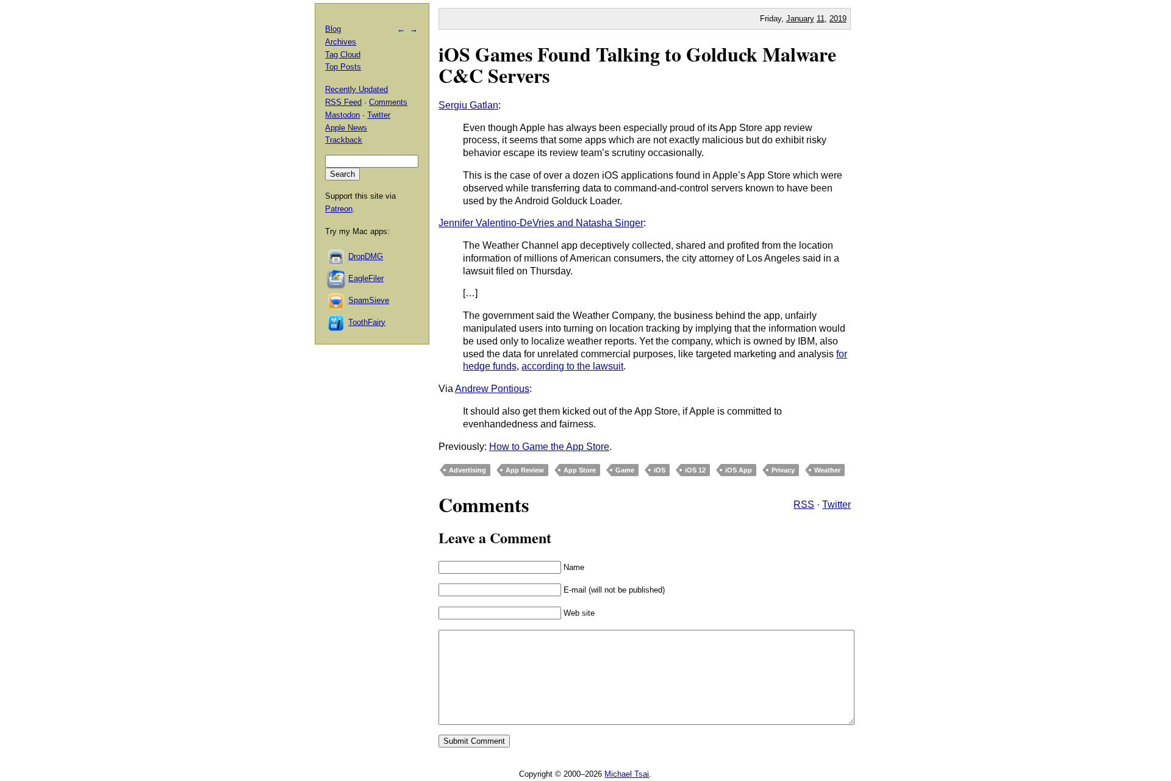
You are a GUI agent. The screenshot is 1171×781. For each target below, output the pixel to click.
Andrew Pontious (492, 388)
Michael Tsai (626, 774)
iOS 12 (695, 470)
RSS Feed (343, 102)
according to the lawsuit (572, 366)
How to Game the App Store (549, 446)
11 (821, 18)
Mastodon (342, 114)
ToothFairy (366, 322)
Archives (340, 41)
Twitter (836, 504)
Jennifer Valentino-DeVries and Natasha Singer (541, 223)
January (800, 18)
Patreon (339, 208)
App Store (580, 470)
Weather (827, 470)
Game (624, 470)
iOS (659, 470)
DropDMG (365, 256)
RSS (803, 504)
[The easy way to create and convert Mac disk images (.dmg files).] (336, 256)
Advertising (467, 470)
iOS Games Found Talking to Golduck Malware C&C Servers (637, 65)
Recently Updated (356, 89)
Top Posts (343, 66)
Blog (333, 29)
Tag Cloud (342, 54)
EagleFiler (366, 278)
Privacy (783, 470)
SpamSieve (368, 300)
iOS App (738, 470)
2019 (838, 18)
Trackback (343, 139)
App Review (525, 470)
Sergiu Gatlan (468, 105)
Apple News (346, 127)
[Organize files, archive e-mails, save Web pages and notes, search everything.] (336, 278)
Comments (388, 102)
